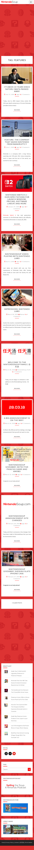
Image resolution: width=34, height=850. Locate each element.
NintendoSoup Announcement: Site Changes (17, 518)
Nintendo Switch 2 (9, 215)
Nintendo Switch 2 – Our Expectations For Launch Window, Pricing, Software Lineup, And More (17, 199)
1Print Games (28, 842)
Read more (17, 110)
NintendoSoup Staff (23, 369)
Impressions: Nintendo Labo (17, 310)
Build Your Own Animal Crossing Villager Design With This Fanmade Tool (20, 735)
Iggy (17, 94)
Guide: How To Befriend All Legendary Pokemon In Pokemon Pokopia (18, 673)
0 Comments (25, 147)
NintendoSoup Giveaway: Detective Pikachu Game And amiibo (17, 468)
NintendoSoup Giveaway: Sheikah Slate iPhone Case (17, 571)
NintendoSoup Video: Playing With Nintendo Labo (17, 256)
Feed (3, 842)
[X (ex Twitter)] (6, 753)
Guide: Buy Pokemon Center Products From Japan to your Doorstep (19, 718)
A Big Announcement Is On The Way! (17, 419)
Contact (17, 842)
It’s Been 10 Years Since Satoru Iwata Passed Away (17, 89)
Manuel (22, 314)
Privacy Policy (10, 842)
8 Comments (26, 423)
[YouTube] (14, 753)
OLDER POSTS (17, 603)
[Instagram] (10, 753)
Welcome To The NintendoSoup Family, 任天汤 (17, 364)
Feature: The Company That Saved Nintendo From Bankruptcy (17, 142)
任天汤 (22, 842)
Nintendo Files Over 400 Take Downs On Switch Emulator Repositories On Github (19, 683)
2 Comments (26, 94)
